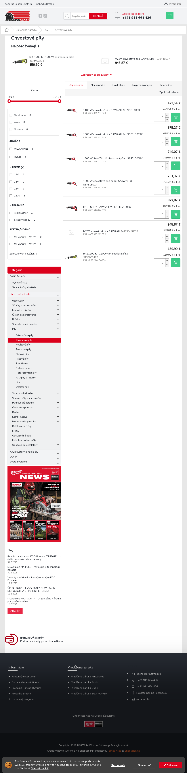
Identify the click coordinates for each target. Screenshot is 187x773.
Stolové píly (22, 354)
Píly (14, 329)
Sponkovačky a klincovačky (26, 398)
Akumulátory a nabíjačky (24, 452)
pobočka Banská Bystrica (18, 4)
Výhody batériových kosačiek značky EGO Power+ (31, 579)
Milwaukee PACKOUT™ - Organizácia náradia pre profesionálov (34, 600)
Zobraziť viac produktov (94, 74)
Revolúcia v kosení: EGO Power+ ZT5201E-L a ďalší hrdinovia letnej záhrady (34, 558)
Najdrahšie (118, 85)
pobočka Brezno (45, 4)
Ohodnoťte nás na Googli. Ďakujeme (93, 716)
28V (19, 188)
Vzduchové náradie (22, 393)
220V (19, 195)
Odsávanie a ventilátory (25, 445)
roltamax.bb (143, 699)
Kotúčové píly (23, 344)
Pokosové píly (23, 349)
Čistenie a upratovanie (24, 315)
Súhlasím (172, 765)
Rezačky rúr (22, 363)
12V (19, 174)
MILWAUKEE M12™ (27, 237)
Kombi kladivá (19, 417)
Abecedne (166, 85)
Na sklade (22, 115)
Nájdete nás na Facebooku (151, 693)
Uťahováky (18, 300)
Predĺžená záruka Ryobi (84, 682)
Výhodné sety (19, 282)
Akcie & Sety (17, 276)
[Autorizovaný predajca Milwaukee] (93, 724)
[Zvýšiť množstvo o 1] (167, 115)
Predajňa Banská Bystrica (26, 688)
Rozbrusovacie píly (26, 373)
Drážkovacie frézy (21, 426)
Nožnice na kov (24, 368)
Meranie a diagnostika (24, 421)
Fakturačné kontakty (23, 676)
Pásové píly (22, 359)
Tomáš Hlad (114, 750)
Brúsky (16, 319)
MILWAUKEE (23, 148)
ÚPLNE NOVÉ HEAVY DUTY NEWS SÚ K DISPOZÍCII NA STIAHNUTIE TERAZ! (31, 589)
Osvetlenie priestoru (23, 407)
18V (19, 181)
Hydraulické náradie (23, 402)
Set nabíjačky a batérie (24, 287)
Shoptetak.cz (132, 750)
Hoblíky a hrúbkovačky (24, 440)
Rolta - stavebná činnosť (26, 682)
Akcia (19, 122)
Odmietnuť (144, 765)
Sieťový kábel (24, 220)
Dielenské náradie (20, 294)
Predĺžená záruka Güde (84, 688)
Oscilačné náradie (21, 435)
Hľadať (98, 16)
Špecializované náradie (24, 324)
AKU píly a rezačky (26, 377)
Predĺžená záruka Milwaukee (87, 676)
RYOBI (20, 157)
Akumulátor (23, 213)
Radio (15, 412)
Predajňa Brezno (21, 693)
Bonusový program (23, 699)
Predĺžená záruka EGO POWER (89, 693)
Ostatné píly (22, 387)
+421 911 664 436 (147, 680)
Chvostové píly (24, 340)
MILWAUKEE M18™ (27, 244)
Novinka (21, 129)
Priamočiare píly (24, 335)
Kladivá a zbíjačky (21, 310)
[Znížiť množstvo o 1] (167, 119)
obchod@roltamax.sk (148, 674)
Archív (15, 611)
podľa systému (18, 461)
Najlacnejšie (98, 85)
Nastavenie (118, 765)
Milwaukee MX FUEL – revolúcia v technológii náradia (33, 568)
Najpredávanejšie (142, 85)
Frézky (15, 431)
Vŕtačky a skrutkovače (23, 305)
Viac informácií (40, 768)
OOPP (13, 456)
